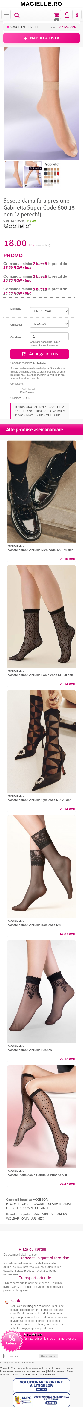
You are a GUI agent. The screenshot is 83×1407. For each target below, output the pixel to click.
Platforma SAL (48, 1374)
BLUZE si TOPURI (18, 1204)
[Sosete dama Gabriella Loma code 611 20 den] (41, 616)
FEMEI (23, 27)
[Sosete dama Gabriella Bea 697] (41, 991)
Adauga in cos (43, 354)
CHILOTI (12, 1208)
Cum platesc (34, 1368)
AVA (37, 1214)
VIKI (45, 1214)
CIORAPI (26, 1208)
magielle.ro (34, 1306)
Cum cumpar (18, 1368)
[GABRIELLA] (17, 225)
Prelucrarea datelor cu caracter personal (23, 1371)
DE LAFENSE (59, 1214)
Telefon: (62, 27)
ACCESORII (41, 1199)
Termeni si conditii (63, 1368)
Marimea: (15, 308)
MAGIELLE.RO (41, 4)
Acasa (13, 27)
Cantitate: (16, 337)
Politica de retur (56, 1371)
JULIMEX (37, 1218)
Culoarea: (16, 324)
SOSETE (35, 27)
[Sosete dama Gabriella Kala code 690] (41, 866)
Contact (4, 1368)
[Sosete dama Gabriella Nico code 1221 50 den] (41, 491)
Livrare (48, 1368)
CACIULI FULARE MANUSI (52, 1204)
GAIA (25, 1218)
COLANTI (41, 1208)
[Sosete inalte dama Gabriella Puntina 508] (41, 1116)
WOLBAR (12, 1218)
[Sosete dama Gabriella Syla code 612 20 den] (41, 741)
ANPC (16, 1374)
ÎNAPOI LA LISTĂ (44, 38)
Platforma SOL (30, 1374)
